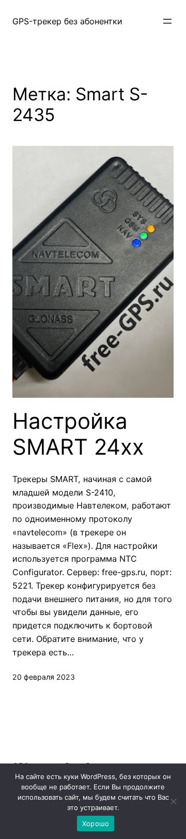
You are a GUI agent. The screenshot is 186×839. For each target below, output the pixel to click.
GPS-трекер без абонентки (67, 21)
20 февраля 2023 (43, 676)
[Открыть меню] (167, 21)
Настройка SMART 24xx (78, 434)
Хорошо (96, 823)
